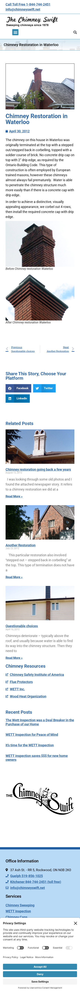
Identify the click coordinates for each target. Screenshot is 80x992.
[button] (15, 32)
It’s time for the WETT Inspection (30, 745)
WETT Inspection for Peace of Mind (32, 735)
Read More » (14, 496)
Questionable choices (22, 626)
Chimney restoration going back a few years (38, 469)
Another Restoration (21, 545)
